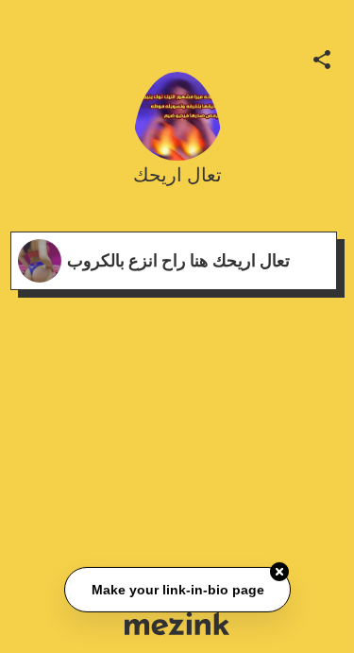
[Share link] (322, 56)
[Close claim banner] (279, 571)
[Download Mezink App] (177, 623)
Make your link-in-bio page (177, 589)
